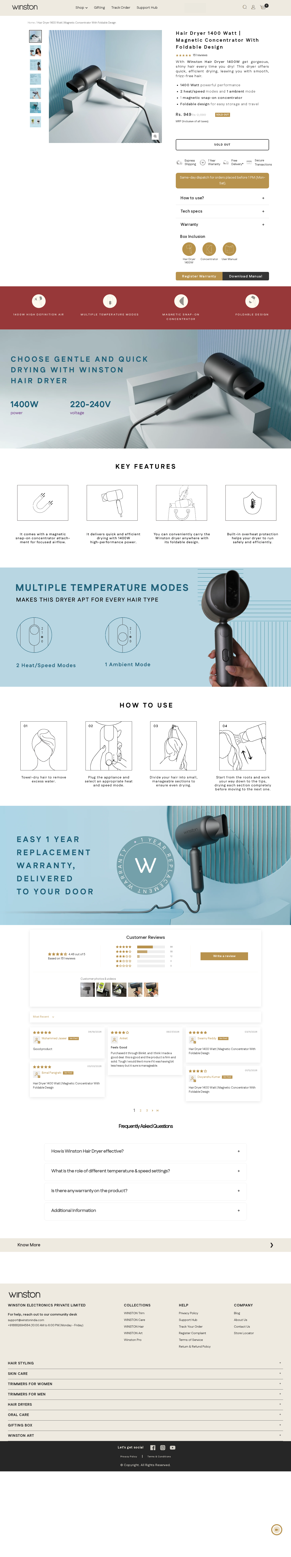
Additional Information (73, 1210)
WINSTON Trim (134, 1313)
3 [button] (147, 1111)
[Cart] (263, 8)
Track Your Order (191, 1326)
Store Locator (244, 1333)
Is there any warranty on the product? (89, 1191)
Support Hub (147, 7)
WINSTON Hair (134, 1326)
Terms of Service (191, 1340)
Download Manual (245, 276)
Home (31, 23)
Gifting (99, 7)
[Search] (245, 8)
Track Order (120, 7)
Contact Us (242, 1326)
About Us (240, 1320)
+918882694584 (19, 1325)
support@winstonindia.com (26, 1320)
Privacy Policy (188, 1313)
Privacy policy (128, 1456)
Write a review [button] (224, 956)
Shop (79, 7)
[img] (42, 1033)
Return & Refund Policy (195, 1346)
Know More (28, 1245)
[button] (124, 947)
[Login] (253, 8)
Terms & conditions (159, 1456)
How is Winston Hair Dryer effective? (87, 1151)
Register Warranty (199, 276)
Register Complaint (192, 1333)
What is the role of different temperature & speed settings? (110, 1171)
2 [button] (140, 1111)
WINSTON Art (133, 1333)
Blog (237, 1313)
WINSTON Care (134, 1320)
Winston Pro (133, 1340)
